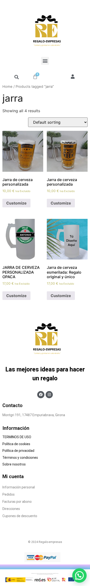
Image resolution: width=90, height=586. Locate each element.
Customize (16, 203)
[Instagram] (49, 394)
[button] (45, 61)
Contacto (12, 405)
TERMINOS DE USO (16, 437)
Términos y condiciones (20, 457)
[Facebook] (40, 394)
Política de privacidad (18, 451)
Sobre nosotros (14, 464)
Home (7, 86)
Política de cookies (16, 444)
